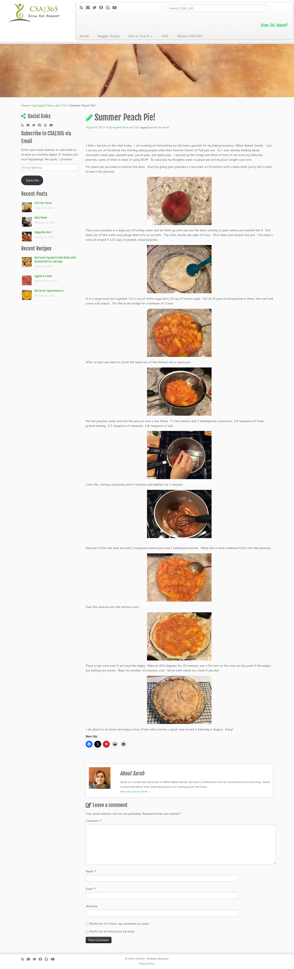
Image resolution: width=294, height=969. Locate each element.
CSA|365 (140, 958)
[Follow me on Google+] (109, 7)
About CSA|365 (190, 35)
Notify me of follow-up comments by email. (119, 923)
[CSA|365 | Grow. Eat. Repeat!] (34, 13)
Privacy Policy (147, 963)
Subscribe (32, 180)
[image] (179, 201)
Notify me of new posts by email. (112, 931)
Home (84, 35)
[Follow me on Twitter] (96, 7)
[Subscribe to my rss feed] (83, 7)
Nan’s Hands (41, 217)
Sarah (165, 127)
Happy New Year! (43, 232)
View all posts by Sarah (135, 791)
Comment (94, 821)
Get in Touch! (139, 35)
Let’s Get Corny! (43, 203)
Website (91, 906)
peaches (153, 127)
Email (91, 889)
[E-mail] (89, 7)
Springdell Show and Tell (49, 105)
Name (91, 871)
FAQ (164, 35)
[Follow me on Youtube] (115, 7)
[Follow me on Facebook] (102, 7)
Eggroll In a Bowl (43, 276)
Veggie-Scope (108, 35)
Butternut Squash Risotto (49, 290)
